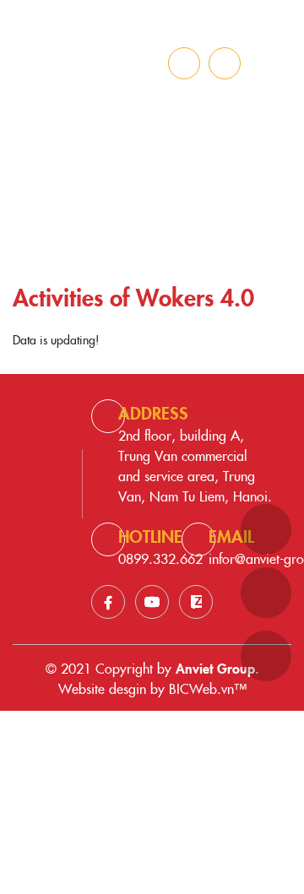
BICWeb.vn (201, 688)
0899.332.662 (160, 558)
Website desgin (102, 688)
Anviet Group (215, 667)
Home (86, 204)
